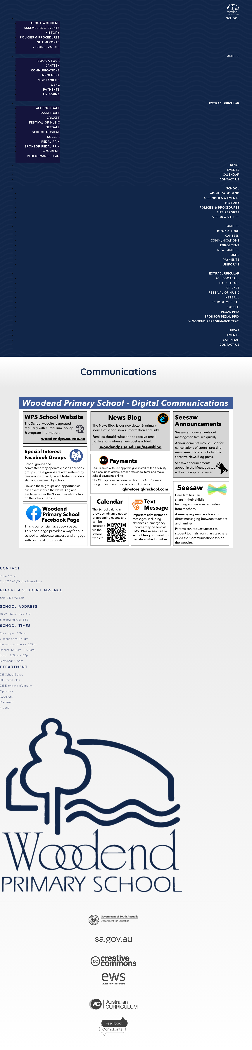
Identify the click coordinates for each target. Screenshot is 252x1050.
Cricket (53, 117)
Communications (45, 70)
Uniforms (51, 94)
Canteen (53, 65)
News (234, 165)
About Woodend (45, 23)
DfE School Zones (11, 674)
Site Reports (48, 42)
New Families (49, 80)
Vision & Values (46, 47)
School (232, 18)
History (53, 32)
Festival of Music (44, 122)
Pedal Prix (50, 141)
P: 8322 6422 (7, 576)
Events (233, 170)
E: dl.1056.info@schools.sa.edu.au (21, 581)
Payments (51, 89)
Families (232, 56)
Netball (53, 127)
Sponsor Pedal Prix (42, 146)
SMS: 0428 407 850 (12, 597)
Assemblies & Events (42, 28)
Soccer (53, 137)
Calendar (231, 174)
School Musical (46, 132)
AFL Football (48, 108)
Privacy (4, 707)
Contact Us (229, 179)
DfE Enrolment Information (16, 685)
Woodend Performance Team (213, 321)
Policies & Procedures (40, 37)
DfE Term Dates (10, 680)
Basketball (50, 113)
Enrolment (50, 75)
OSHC (55, 85)
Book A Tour (48, 61)
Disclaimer (6, 702)
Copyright (6, 696)
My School (6, 691)
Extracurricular (224, 103)
